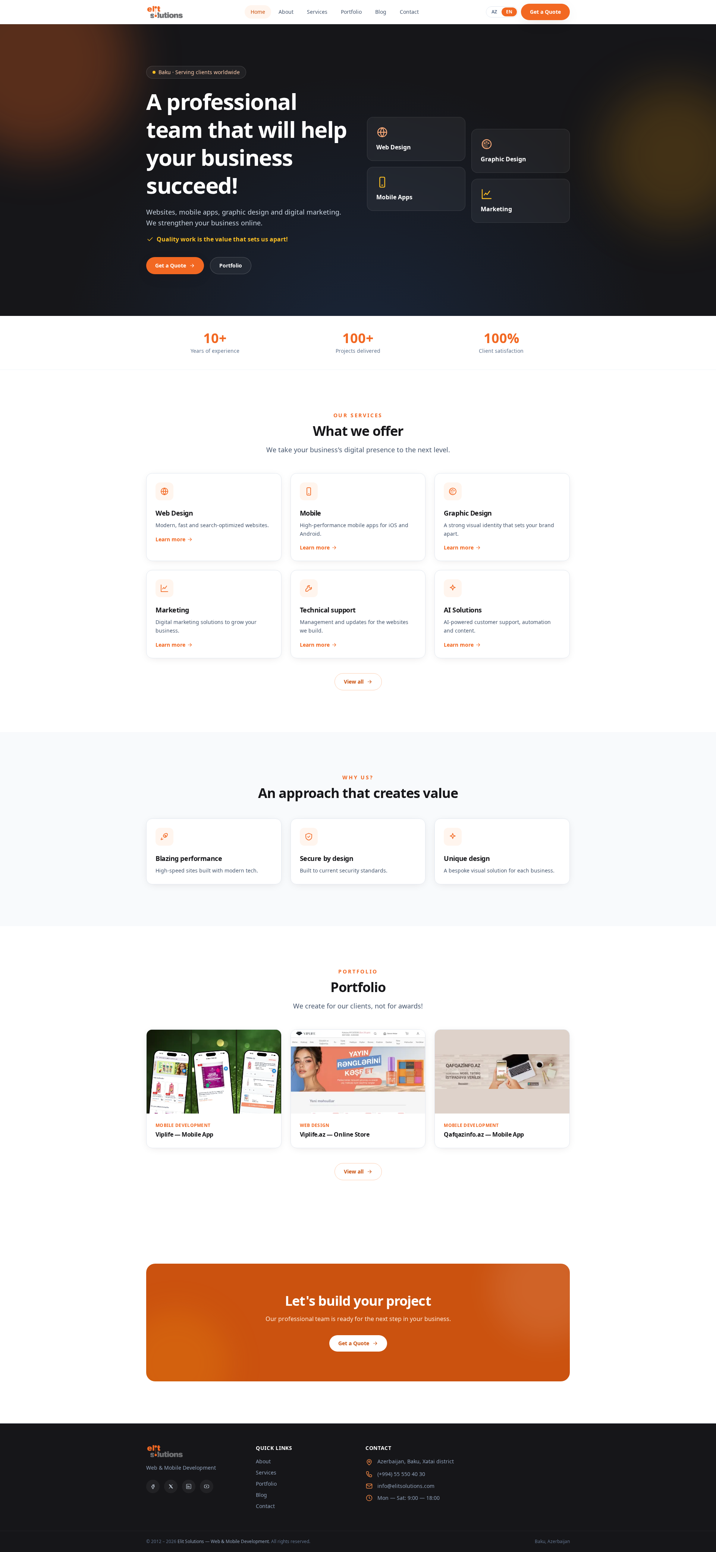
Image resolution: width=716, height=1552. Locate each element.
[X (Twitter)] (171, 1486)
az (494, 12)
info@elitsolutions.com (405, 1485)
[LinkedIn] (188, 1486)
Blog (380, 11)
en (509, 12)
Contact (409, 11)
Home (258, 11)
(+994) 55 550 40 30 (401, 1473)
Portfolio (351, 11)
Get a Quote (545, 11)
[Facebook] (153, 1486)
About (286, 11)
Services (317, 11)
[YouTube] (206, 1486)
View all (354, 681)
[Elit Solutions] (164, 12)
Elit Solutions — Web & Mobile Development (223, 1541)
